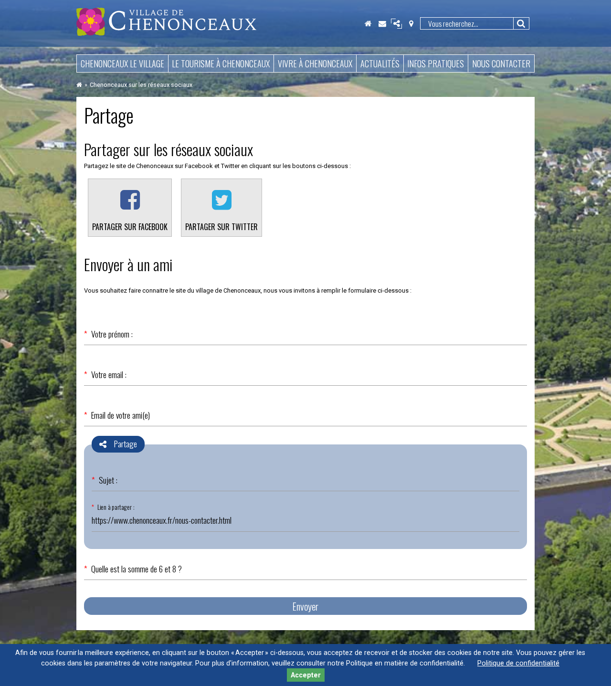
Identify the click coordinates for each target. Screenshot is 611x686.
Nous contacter (501, 63)
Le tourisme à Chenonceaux (221, 63)
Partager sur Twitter (221, 226)
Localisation (411, 23)
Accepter (306, 675)
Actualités (380, 63)
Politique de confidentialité (518, 663)
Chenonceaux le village (122, 63)
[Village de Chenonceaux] (166, 33)
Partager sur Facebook (130, 226)
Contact (382, 23)
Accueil (368, 23)
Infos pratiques (435, 63)
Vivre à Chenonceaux (315, 63)
